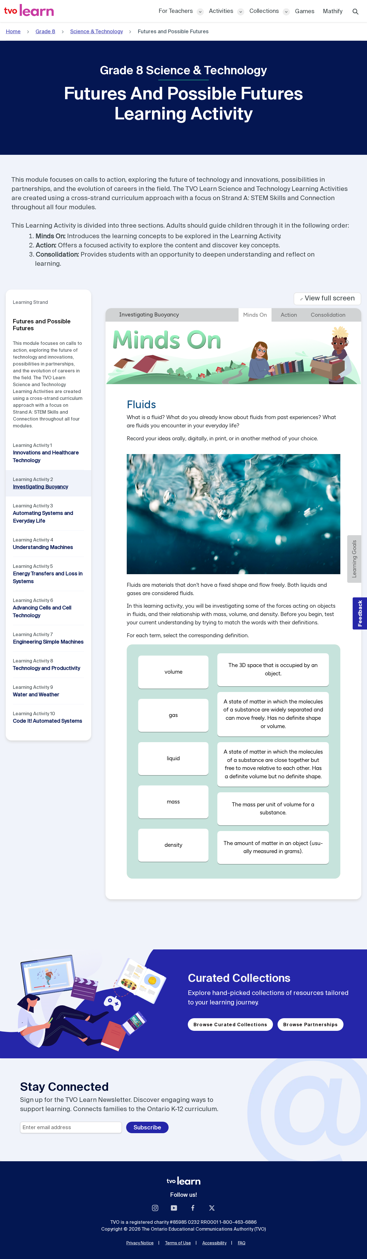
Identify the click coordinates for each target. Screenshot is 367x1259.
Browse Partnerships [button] (310, 1024)
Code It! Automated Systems (47, 721)
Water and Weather (36, 694)
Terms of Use (178, 1243)
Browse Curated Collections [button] (230, 1024)
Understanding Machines (43, 547)
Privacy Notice (140, 1243)
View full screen (327, 298)
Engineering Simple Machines (48, 642)
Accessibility (214, 1243)
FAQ (241, 1243)
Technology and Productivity (46, 668)
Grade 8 (45, 31)
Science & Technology (96, 31)
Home (13, 31)
